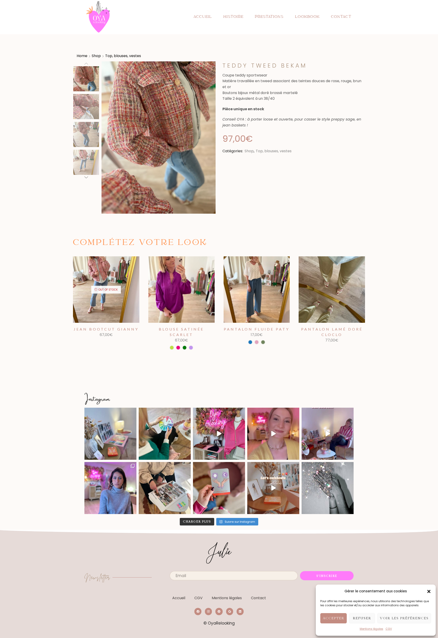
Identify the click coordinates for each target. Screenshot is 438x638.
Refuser (362, 618)
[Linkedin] (240, 611)
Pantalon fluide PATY (256, 329)
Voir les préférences (404, 618)
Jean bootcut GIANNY (106, 329)
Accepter (333, 618)
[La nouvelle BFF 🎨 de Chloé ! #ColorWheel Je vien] (165, 434)
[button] (429, 591)
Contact (341, 17)
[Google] (229, 611)
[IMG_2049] (86, 107)
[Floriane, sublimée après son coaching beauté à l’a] (110, 488)
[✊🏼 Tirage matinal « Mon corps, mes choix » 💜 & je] (219, 488)
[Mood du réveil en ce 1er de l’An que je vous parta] (328, 488)
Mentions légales (371, 629)
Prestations (269, 17)
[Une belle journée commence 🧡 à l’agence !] (110, 434)
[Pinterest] (218, 611)
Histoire (233, 17)
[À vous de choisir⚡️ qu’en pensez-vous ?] (328, 434)
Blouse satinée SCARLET (181, 332)
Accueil (202, 17)
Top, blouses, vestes (123, 55)
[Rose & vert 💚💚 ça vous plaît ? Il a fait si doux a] (219, 434)
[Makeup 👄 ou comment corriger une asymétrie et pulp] (273, 434)
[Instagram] (208, 611)
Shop (96, 55)
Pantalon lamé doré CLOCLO (332, 332)
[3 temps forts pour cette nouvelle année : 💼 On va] (273, 488)
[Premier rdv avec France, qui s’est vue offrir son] (165, 488)
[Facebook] (197, 611)
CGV (389, 629)
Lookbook (307, 17)
